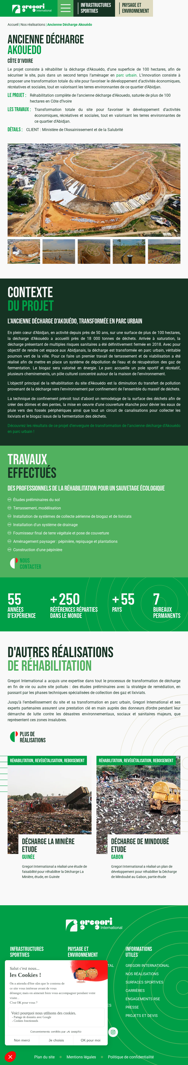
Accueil (13, 25)
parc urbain (126, 75)
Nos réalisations (33, 25)
